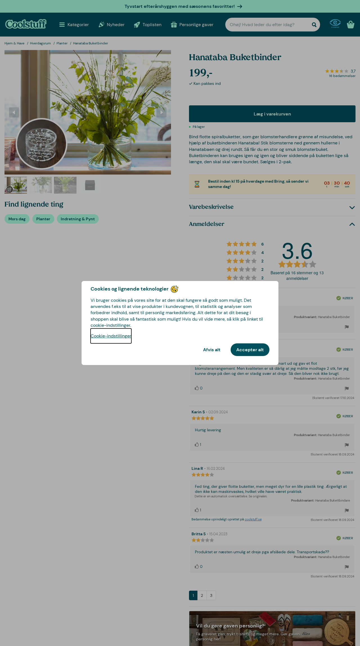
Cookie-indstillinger (111, 336)
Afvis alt (211, 350)
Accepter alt (250, 350)
